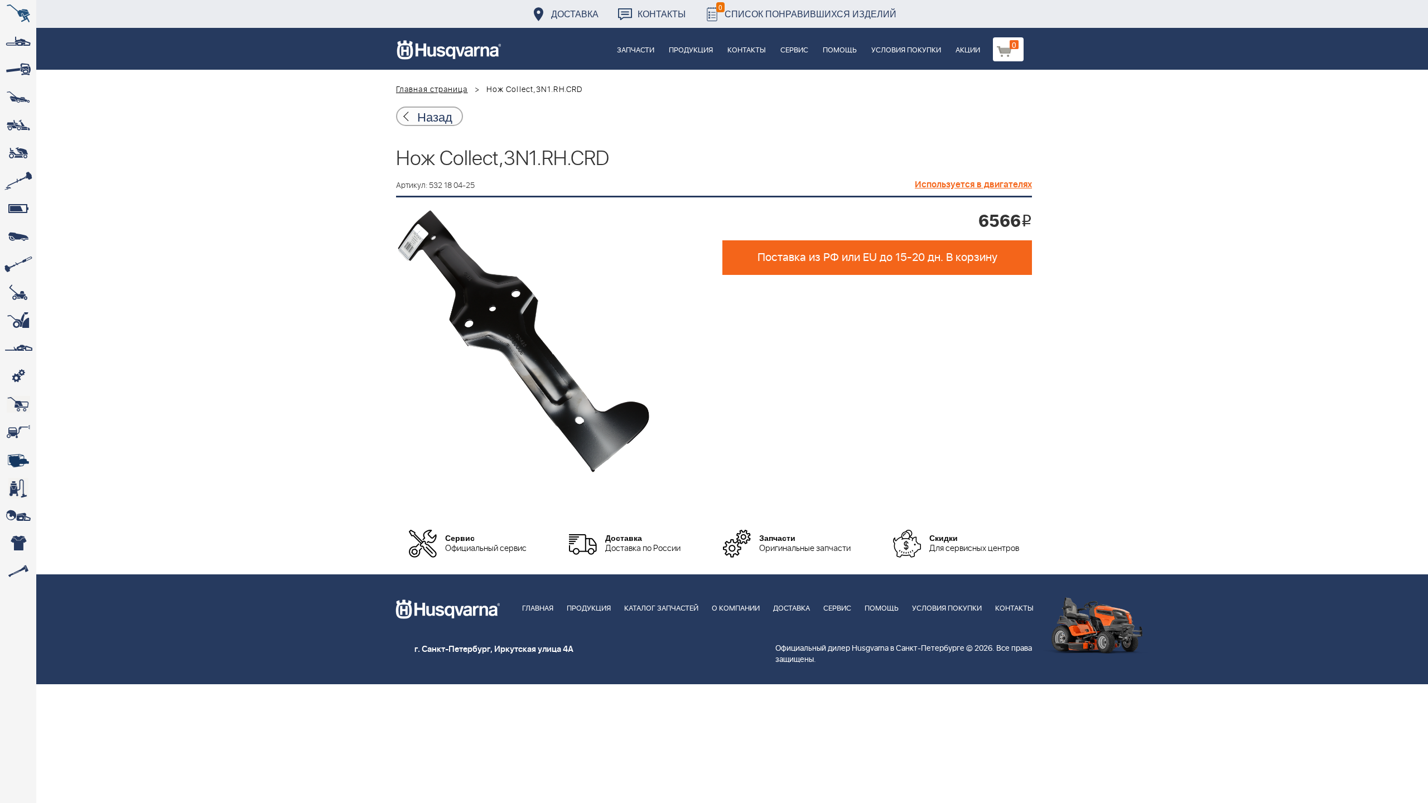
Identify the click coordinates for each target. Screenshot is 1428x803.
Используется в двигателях (973, 184)
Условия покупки (906, 50)
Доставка (575, 13)
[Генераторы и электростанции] (18, 404)
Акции (968, 50)
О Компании (736, 608)
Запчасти (635, 50)
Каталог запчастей (661, 608)
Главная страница (432, 89)
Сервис (794, 50)
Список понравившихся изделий (807, 11)
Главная (537, 608)
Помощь (840, 50)
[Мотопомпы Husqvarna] (18, 460)
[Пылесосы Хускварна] (18, 488)
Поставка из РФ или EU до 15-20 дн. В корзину (877, 257)
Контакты (662, 13)
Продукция (691, 50)
